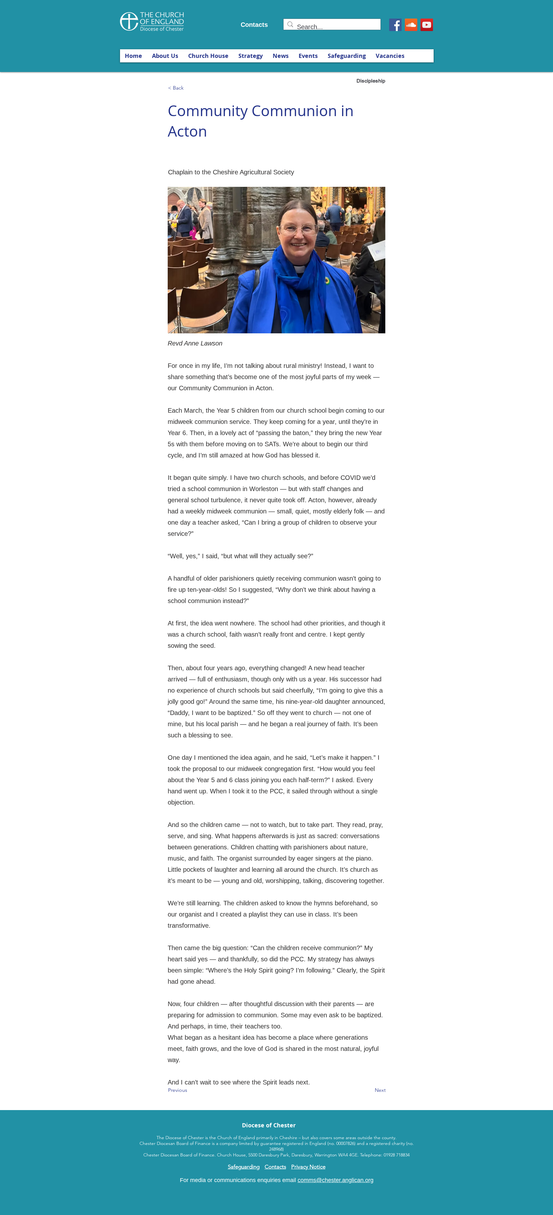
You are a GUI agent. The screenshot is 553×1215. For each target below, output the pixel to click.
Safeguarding (244, 1166)
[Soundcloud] (411, 25)
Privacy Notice (308, 1166)
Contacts (254, 24)
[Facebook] (395, 25)
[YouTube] (427, 25)
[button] (165, 55)
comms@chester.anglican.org (335, 1180)
